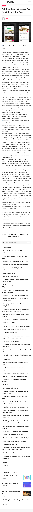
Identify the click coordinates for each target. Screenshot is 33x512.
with (15, 236)
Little (23, 234)
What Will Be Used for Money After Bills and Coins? (17, 355)
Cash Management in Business (11, 341)
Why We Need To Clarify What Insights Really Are (16, 326)
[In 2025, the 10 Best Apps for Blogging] (27, 484)
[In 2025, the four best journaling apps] (27, 493)
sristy (7, 18)
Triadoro (9, 1)
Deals (12, 234)
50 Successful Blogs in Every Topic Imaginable (15, 319)
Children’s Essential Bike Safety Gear (13, 323)
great (20, 234)
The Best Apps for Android (10, 332)
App (9, 234)
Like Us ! (5, 462)
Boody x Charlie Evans (9, 273)
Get (15, 234)
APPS (4, 5)
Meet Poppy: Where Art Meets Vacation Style (15, 261)
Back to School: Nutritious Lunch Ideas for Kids (15, 264)
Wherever (10, 236)
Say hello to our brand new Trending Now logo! (15, 295)
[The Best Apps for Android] (27, 477)
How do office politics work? (10, 276)
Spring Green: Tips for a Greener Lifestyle (14, 329)
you (18, 236)
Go (17, 234)
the (27, 234)
